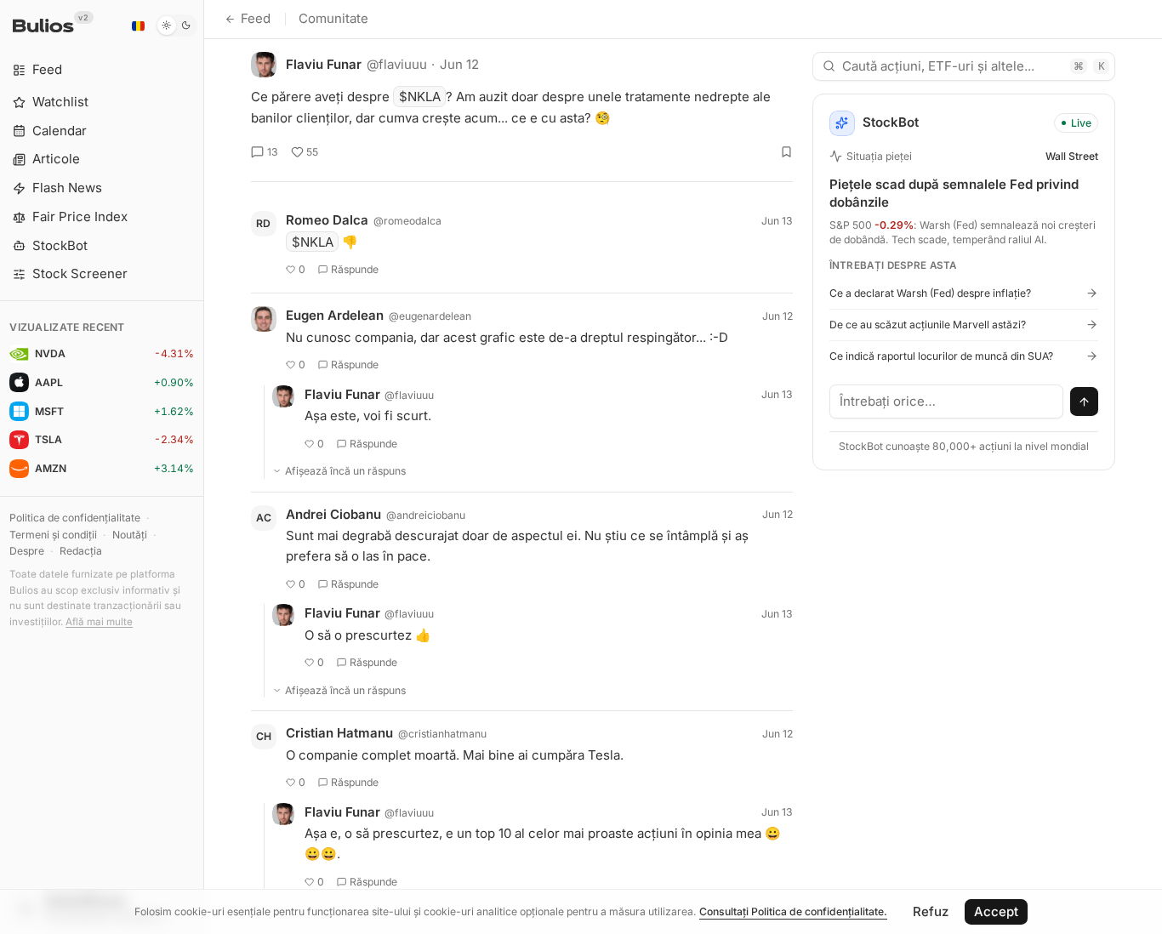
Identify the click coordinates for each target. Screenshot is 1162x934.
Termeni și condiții (53, 534)
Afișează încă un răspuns (345, 470)
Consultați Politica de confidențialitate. (793, 911)
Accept (996, 911)
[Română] (138, 25)
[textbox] (946, 401)
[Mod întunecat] (176, 25)
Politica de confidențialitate (74, 517)
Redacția (81, 550)
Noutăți (129, 534)
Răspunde (355, 269)
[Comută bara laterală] (203, 467)
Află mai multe (99, 622)
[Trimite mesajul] (1084, 401)
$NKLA (420, 96)
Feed (256, 18)
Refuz (930, 911)
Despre (26, 550)
